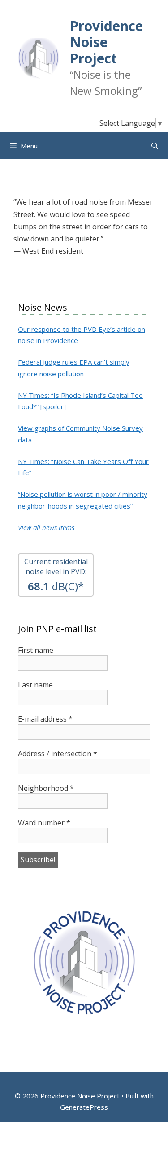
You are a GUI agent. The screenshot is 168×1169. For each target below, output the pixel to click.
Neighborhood (46, 788)
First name (35, 650)
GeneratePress (84, 1106)
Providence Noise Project (106, 42)
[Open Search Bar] (155, 145)
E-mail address (45, 719)
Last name (35, 685)
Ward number (44, 823)
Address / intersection (57, 754)
